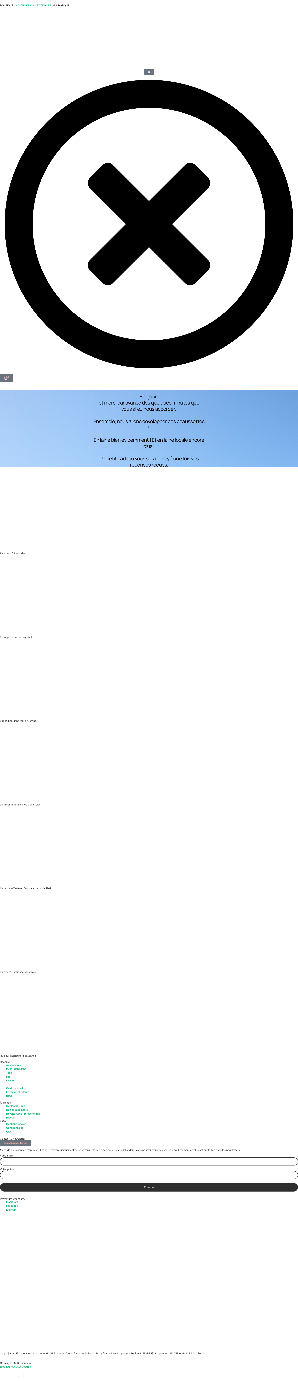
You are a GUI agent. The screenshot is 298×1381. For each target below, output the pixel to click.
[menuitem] (8, 5)
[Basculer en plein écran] (8, 1375)
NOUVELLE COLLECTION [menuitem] (31, 5)
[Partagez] (14, 1375)
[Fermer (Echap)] (20, 1375)
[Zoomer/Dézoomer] (2, 1375)
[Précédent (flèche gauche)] (2, 1379)
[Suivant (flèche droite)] (8, 1379)
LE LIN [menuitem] (50, 5)
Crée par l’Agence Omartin (15, 1367)
